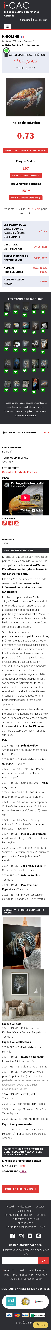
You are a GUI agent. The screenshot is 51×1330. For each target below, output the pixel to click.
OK (43, 1260)
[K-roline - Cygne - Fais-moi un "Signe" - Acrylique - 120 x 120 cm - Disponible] (17, 343)
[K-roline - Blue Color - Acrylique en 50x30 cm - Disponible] (17, 364)
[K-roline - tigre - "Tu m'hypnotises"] (35, 307)
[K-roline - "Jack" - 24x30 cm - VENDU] (44, 363)
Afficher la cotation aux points (24, 198)
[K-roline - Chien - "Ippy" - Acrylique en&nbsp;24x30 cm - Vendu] (26, 363)
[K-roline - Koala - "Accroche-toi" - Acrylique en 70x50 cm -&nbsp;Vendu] (7, 343)
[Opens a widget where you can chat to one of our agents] (40, 1325)
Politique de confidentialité (21, 1227)
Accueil (10, 1206)
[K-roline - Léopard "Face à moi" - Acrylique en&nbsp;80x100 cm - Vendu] (7, 364)
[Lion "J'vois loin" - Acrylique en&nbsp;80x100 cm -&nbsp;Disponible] (44, 307)
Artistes (40, 1206)
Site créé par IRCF (25, 1322)
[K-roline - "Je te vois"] (26, 307)
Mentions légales (25, 1223)
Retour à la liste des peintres (24, 175)
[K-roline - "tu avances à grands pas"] (7, 307)
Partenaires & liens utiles (25, 1218)
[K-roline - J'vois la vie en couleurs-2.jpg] (35, 384)
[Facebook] (10, 524)
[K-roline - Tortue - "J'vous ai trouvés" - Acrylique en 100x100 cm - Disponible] (26, 325)
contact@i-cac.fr (33, 1278)
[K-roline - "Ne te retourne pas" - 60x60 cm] (7, 383)
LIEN (22, 1166)
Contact (41, 1214)
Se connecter (40, 19)
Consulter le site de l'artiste (20, 472)
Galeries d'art (25, 1210)
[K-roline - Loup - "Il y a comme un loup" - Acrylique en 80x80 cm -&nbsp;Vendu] (44, 325)
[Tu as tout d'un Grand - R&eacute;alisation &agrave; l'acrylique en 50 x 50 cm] (26, 383)
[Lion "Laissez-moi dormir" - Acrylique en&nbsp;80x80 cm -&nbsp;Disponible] (7, 325)
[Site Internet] (4, 524)
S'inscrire (25, 19)
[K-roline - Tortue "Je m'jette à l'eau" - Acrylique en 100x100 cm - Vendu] (44, 383)
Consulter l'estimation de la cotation (24, 150)
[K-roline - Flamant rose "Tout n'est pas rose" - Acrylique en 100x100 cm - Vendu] (35, 343)
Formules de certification (19, 1214)
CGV (42, 1227)
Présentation (25, 1206)
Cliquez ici (35, 209)
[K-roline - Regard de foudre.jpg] (17, 383)
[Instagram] (16, 524)
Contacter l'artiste (20, 1189)
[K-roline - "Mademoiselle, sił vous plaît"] (35, 325)
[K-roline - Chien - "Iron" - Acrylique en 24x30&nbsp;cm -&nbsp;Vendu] (35, 363)
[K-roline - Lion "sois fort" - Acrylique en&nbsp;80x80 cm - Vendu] (26, 343)
